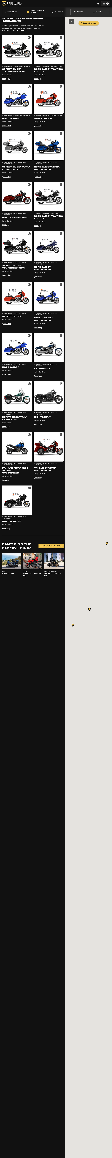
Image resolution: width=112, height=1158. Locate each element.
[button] (17, 58)
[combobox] (14, 12)
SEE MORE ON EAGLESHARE (51, 546)
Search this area (89, 23)
